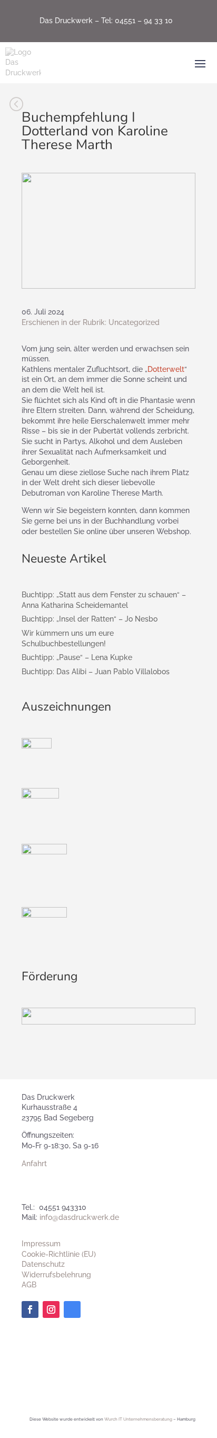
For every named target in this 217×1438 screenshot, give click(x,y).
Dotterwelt (165, 369)
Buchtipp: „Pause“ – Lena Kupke (77, 657)
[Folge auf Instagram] (51, 1309)
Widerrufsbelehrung (56, 1274)
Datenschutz (43, 1264)
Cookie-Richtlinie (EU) (59, 1254)
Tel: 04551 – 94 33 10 (137, 20)
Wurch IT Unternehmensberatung (138, 1419)
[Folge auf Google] (72, 1309)
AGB (29, 1285)
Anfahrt (34, 1163)
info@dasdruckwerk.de (79, 1217)
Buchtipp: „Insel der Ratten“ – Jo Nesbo (89, 619)
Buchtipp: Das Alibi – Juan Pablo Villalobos (96, 671)
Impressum (41, 1243)
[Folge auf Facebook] (30, 1309)
